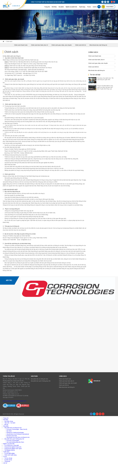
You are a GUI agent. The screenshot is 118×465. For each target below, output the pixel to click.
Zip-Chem (9, 431)
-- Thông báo (6, 461)
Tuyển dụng (82, 6)
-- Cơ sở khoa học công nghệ (11, 445)
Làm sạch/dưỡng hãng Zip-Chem (15, 442)
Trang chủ (47, 6)
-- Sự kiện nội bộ (7, 460)
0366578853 (109, 6)
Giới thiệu (54, 6)
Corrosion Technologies (12, 440)
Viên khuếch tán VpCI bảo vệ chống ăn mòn (18, 437)
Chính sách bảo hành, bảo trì (39, 45)
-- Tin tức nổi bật (7, 458)
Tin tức (89, 6)
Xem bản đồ (97, 381)
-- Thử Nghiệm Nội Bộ (9, 450)
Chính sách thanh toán (20, 45)
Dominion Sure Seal (11, 435)
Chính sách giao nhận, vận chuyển (61, 45)
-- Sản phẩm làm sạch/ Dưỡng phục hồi (13, 439)
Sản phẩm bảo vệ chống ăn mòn (39, 379)
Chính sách (9, 41)
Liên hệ (95, 6)
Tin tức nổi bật (95, 75)
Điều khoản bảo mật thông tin (98, 45)
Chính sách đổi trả (80, 45)
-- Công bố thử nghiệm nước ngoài (12, 448)
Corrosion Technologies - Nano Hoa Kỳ (16, 429)
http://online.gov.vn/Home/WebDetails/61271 (14, 401)
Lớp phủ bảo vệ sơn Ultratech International (17, 434)
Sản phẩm (61, 6)
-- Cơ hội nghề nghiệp (9, 453)
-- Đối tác (5, 424)
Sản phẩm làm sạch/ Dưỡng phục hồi (40, 381)
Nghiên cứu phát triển (71, 6)
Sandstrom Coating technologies (15, 432)
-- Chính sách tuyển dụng (9, 455)
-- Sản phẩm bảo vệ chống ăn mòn (12, 427)
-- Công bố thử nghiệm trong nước (12, 447)
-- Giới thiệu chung (8, 421)
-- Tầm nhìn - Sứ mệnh (9, 423)
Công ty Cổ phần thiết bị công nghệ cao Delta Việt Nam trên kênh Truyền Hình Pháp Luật (105, 87)
